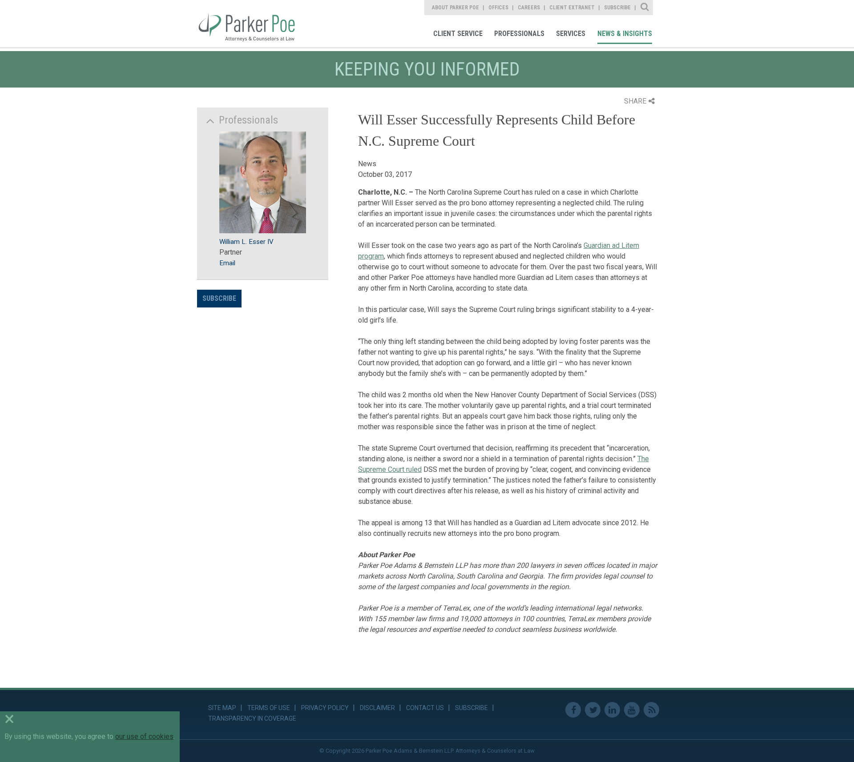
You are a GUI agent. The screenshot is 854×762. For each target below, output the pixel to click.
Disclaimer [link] (377, 707)
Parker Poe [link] (252, 23)
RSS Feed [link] (651, 710)
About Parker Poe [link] (455, 7)
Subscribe (219, 298)
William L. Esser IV (246, 242)
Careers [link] (529, 7)
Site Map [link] (222, 707)
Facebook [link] (573, 710)
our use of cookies (144, 736)
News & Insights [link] (624, 33)
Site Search (645, 7)
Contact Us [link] (425, 707)
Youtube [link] (632, 710)
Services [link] (570, 33)
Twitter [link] (592, 710)
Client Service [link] (458, 33)
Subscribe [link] (617, 7)
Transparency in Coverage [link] (252, 718)
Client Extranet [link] (572, 7)
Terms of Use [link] (268, 707)
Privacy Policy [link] (325, 707)
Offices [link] (498, 7)
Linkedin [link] (612, 710)
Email (227, 263)
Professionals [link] (519, 33)
